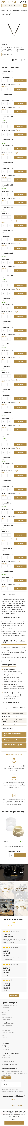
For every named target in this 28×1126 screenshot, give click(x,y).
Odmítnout (9, 1122)
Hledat (20, 5)
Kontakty (4, 1037)
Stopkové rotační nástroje (9, 1005)
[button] (11, 855)
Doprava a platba (6, 1026)
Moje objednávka (6, 1030)
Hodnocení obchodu (14, 919)
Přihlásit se (6, 1078)
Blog (2, 1035)
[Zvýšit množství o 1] (9, 80)
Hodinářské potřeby (7, 1017)
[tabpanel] (14, 836)
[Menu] (25, 5)
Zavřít (20, 62)
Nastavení (14, 1119)
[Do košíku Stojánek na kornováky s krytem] (20, 855)
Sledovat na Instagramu (14, 872)
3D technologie (5, 1019)
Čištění (3, 1012)
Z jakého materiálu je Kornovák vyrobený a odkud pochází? (12, 745)
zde (18, 1116)
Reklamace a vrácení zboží (9, 1028)
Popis (4, 594)
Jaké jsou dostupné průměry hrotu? (12, 734)
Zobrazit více (14, 995)
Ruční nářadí (5, 1008)
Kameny (3, 1015)
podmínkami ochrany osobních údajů (12, 1091)
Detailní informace (7, 54)
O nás (3, 1040)
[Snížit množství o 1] (3, 80)
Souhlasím (19, 1122)
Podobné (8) (11, 594)
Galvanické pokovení (7, 1010)
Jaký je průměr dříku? (10, 740)
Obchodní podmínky (7, 1033)
